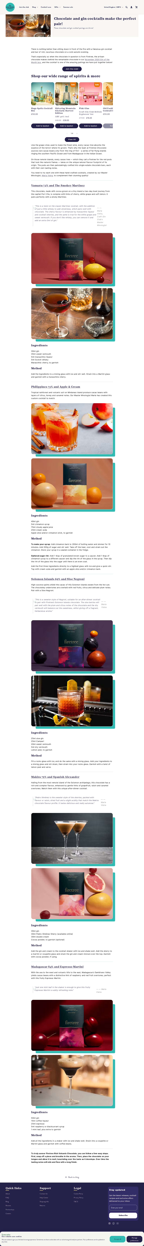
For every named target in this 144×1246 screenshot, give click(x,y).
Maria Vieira (47, 175)
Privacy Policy (78, 1197)
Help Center (44, 1197)
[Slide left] (67, 133)
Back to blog (73, 1177)
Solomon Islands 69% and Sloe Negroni (58, 579)
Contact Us (44, 1194)
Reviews (8, 1205)
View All (72, 139)
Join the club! (72, 69)
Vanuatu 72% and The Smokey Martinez (58, 185)
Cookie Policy (78, 1194)
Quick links (13, 1188)
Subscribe (123, 1215)
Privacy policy (6, 1234)
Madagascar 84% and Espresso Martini (57, 966)
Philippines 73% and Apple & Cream (55, 386)
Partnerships (10, 1209)
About (8, 1194)
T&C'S (76, 1201)
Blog (7, 1201)
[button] (35, 7)
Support (45, 1188)
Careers (8, 1213)
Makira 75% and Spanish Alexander (55, 777)
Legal (77, 1188)
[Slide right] (76, 133)
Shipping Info (44, 1201)
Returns (42, 1205)
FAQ (7, 1197)
